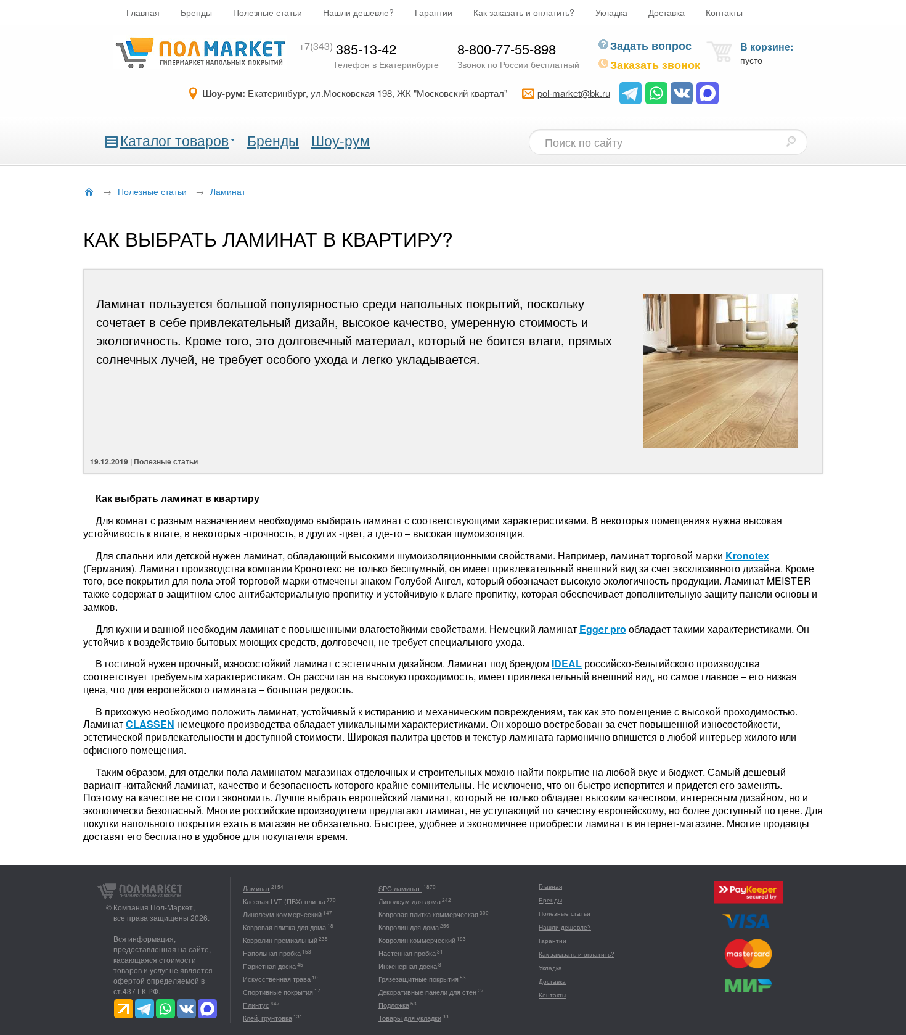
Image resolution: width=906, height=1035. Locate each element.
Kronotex (747, 555)
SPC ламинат (400, 888)
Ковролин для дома (408, 927)
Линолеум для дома (409, 901)
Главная (143, 12)
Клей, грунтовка (267, 1018)
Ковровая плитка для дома (284, 927)
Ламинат (256, 888)
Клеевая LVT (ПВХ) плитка (284, 901)
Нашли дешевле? (358, 12)
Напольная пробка (272, 953)
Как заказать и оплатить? (523, 12)
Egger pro (602, 629)
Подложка (393, 1005)
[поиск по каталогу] (791, 141)
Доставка (666, 12)
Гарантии (433, 12)
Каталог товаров (174, 140)
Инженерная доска (407, 966)
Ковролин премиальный (280, 940)
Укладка (611, 12)
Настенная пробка (407, 953)
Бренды (196, 12)
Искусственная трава (277, 979)
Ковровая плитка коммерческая (428, 914)
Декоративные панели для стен (427, 992)
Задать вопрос (651, 46)
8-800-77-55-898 (506, 48)
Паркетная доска (269, 966)
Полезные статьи (267, 12)
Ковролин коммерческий (416, 940)
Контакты (724, 12)
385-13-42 (347, 48)
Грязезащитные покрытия (418, 979)
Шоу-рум (340, 140)
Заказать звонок (655, 65)
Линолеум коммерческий (282, 914)
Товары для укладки (409, 1018)
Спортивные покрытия (278, 992)
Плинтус (256, 1005)
